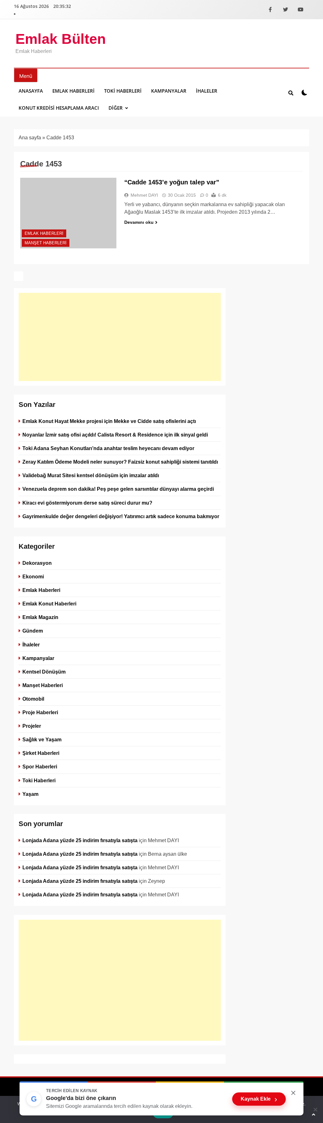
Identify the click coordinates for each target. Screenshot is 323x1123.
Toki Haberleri (123, 91)
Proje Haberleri (40, 712)
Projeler (31, 726)
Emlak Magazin (40, 617)
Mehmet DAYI (144, 195)
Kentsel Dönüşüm (44, 671)
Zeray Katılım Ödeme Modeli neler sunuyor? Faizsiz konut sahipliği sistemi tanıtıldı (120, 462)
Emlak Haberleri (73, 91)
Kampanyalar (168, 91)
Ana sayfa (30, 137)
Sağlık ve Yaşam (42, 739)
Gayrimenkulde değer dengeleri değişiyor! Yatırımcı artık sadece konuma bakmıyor (120, 516)
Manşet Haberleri (46, 242)
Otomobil (33, 699)
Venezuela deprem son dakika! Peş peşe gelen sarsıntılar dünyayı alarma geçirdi (118, 489)
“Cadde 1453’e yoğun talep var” (171, 182)
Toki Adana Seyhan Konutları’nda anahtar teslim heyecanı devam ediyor (108, 448)
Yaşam (30, 793)
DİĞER (116, 108)
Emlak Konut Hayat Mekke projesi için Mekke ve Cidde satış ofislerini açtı (109, 421)
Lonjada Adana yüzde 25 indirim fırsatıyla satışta (80, 840)
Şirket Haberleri (40, 753)
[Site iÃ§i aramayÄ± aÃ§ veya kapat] (290, 93)
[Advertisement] (120, 337)
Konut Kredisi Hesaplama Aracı (59, 108)
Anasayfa (31, 91)
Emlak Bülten (60, 39)
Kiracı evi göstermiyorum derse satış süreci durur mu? (87, 503)
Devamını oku (139, 222)
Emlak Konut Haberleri (49, 603)
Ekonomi (33, 576)
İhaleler (206, 91)
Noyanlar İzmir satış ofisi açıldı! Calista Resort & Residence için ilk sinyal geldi (115, 434)
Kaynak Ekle (259, 1099)
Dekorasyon (37, 563)
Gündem (32, 631)
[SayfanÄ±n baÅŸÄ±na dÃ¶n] (313, 1114)
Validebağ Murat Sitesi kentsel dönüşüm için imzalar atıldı (90, 475)
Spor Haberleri (39, 766)
